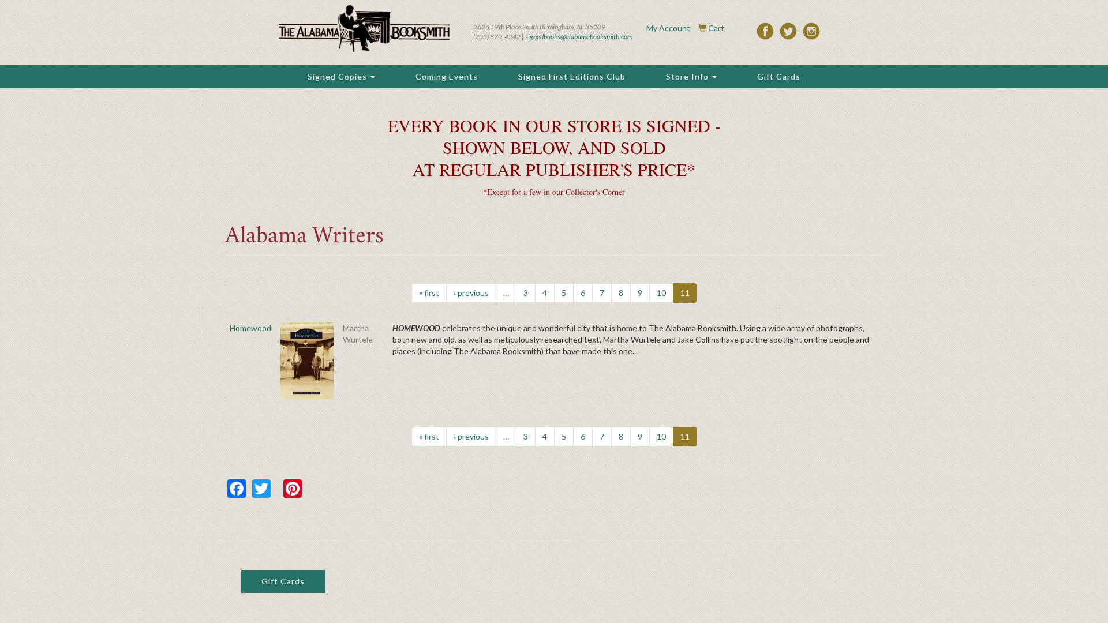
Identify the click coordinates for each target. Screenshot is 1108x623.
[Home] (364, 28)
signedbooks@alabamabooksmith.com (578, 36)
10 (661, 293)
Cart (716, 28)
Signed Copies (338, 76)
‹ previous (471, 293)
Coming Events (446, 76)
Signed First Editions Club (572, 76)
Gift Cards (778, 76)
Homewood (250, 328)
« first (429, 293)
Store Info (688, 76)
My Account (668, 28)
